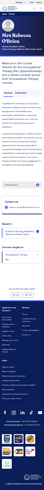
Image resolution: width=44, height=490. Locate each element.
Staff (31, 2)
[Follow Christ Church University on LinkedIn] (22, 415)
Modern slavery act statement (13, 376)
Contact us (26, 335)
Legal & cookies (8, 367)
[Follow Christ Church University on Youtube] (40, 415)
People (12, 14)
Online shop (6, 336)
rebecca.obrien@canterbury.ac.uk (24, 207)
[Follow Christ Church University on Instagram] (14, 415)
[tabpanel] (22, 134)
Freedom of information (11, 381)
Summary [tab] (8, 93)
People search (11, 185)
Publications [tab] (21, 93)
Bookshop (6, 345)
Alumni (39, 2)
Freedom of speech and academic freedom (18, 385)
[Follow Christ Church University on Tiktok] (31, 415)
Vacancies (26, 326)
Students (19, 2)
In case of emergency (30, 330)
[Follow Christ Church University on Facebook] (5, 415)
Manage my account (10, 340)
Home (4, 14)
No (26, 295)
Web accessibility (8, 372)
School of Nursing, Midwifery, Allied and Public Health (19, 233)
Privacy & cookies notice (11, 399)
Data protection (8, 390)
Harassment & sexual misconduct (15, 394)
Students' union (8, 331)
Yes (13, 295)
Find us (25, 314)
